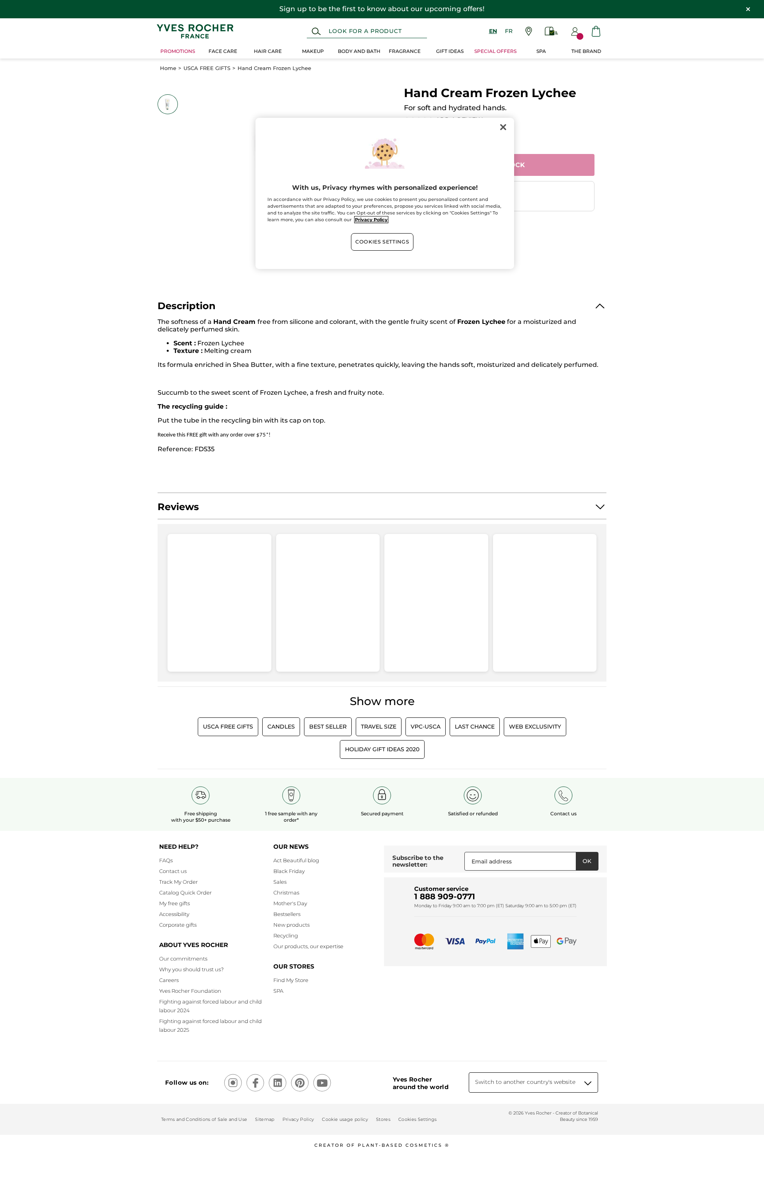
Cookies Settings (382, 242)
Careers (169, 980)
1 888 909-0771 (444, 896)
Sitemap (264, 1119)
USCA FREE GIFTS (206, 68)
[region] (384, 193)
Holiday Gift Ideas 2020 (382, 749)
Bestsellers (286, 914)
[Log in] (575, 31)
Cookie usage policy (345, 1119)
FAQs (166, 860)
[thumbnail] (167, 104)
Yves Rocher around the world (420, 1083)
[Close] (503, 127)
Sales (279, 882)
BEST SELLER (328, 726)
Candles (281, 726)
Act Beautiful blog (296, 860)
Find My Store (290, 980)
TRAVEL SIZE (378, 726)
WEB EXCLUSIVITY (535, 726)
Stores (383, 1119)
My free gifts (174, 903)
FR (509, 31)
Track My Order (178, 882)
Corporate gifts (178, 925)
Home (168, 68)
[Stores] (528, 31)
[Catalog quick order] (551, 31)
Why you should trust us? (191, 969)
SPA (278, 991)
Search (316, 31)
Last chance (475, 726)
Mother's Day (290, 903)
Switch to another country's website (525, 1081)
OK (587, 861)
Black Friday (289, 871)
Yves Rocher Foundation (190, 991)
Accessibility (174, 914)
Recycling (285, 935)
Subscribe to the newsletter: (417, 861)
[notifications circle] (580, 36)
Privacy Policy (298, 1119)
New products (291, 925)
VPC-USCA (425, 726)
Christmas (286, 892)
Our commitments (183, 958)
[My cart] (596, 31)
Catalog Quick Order (185, 892)
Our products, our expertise (308, 946)
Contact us (173, 871)
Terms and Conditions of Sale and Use (204, 1119)
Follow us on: (187, 1082)
